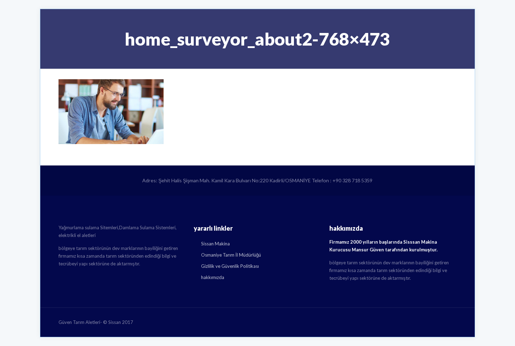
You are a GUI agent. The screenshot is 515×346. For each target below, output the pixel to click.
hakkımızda (212, 277)
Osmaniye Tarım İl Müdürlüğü (231, 255)
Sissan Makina (215, 243)
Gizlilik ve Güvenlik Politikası (230, 266)
